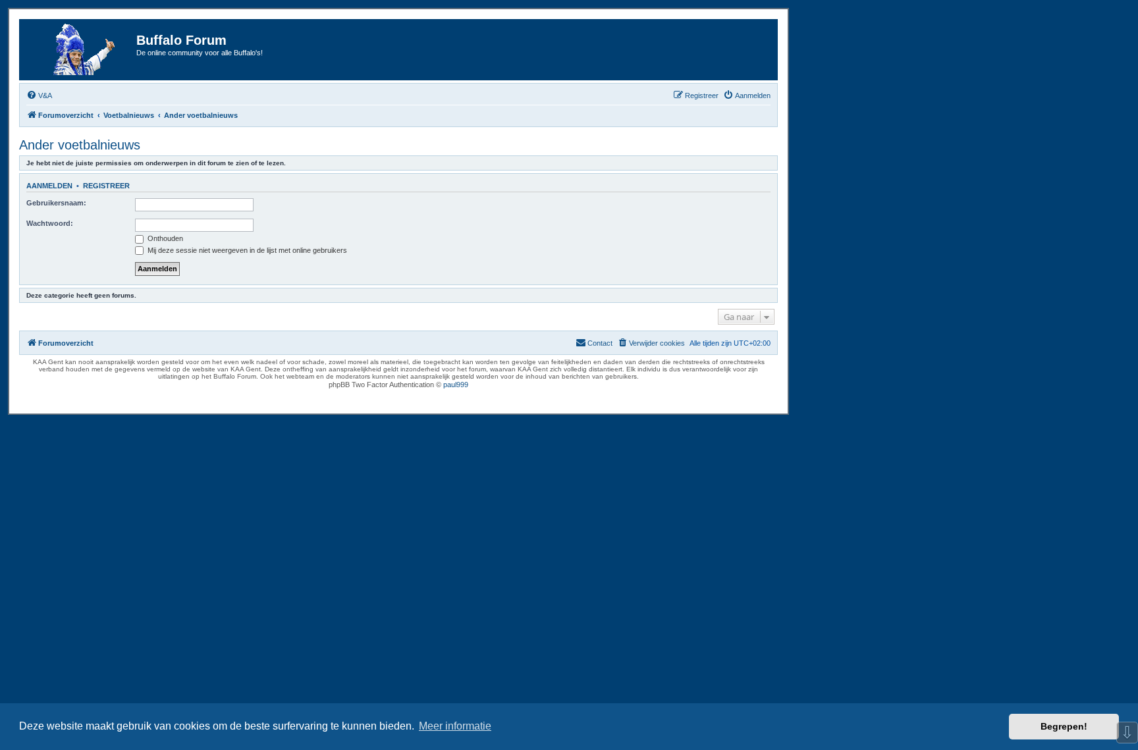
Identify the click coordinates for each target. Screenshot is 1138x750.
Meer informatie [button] (455, 726)
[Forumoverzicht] (79, 49)
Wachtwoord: (49, 223)
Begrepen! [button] (1064, 726)
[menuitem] (39, 95)
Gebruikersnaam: (56, 203)
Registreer (106, 186)
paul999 (455, 384)
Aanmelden (49, 186)
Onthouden (164, 238)
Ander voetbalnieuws (79, 145)
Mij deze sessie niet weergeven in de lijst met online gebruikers (246, 250)
